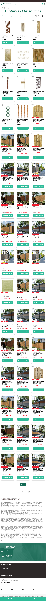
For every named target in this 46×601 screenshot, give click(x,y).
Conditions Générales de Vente (7, 596)
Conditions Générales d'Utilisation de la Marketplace (22, 596)
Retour (3, 7)
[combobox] (19, 4)
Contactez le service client (7, 580)
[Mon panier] (44, 4)
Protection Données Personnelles (37, 596)
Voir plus (23, 484)
